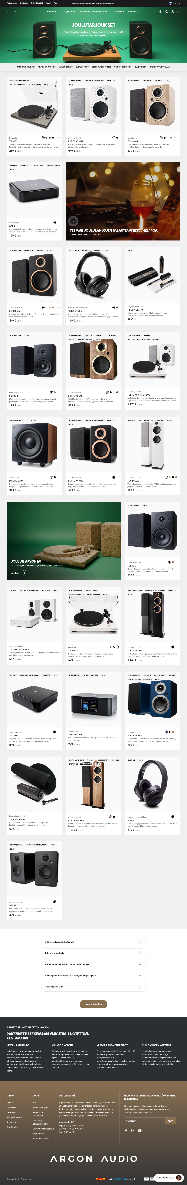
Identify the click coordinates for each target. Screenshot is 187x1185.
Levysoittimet (69, 11)
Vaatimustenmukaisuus (43, 1129)
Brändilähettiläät (37, 3)
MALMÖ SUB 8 (16, 481)
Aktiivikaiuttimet (46, 67)
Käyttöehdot (38, 1133)
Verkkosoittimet (122, 67)
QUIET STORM (75, 311)
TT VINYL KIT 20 (17, 819)
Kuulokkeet (119, 11)
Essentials (133, 11)
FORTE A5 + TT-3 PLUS (138, 395)
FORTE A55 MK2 (135, 650)
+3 (57, 137)
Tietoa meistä (12, 3)
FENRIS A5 (14, 311)
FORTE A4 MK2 (75, 481)
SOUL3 (130, 820)
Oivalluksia (11, 1107)
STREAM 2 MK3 (76, 734)
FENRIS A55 (133, 481)
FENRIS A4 (132, 141)
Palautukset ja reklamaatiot (39, 1114)
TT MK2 (13, 141)
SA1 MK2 (13, 735)
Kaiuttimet (52, 11)
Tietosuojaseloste (41, 1138)
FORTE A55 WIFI (76, 820)
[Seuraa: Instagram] (133, 1130)
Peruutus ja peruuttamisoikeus (41, 1122)
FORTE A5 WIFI (75, 396)
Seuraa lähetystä (14, 1117)
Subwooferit (82, 67)
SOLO (12, 226)
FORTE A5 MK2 (75, 141)
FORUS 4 (13, 396)
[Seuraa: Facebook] (126, 1130)
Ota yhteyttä (12, 1127)
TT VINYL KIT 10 (135, 310)
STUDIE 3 (13, 905)
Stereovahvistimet (101, 67)
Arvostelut (11, 1122)
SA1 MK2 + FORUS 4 (19, 649)
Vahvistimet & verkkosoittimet (93, 11)
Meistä (10, 1102)
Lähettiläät (11, 1112)
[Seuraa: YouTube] (140, 1130)
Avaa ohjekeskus (93, 1004)
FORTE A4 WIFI (134, 735)
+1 (175, 137)
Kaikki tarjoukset (26, 67)
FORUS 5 (131, 566)
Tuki (55, 3)
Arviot (48, 3)
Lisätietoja (24, 3)
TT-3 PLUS (73, 650)
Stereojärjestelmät (160, 67)
